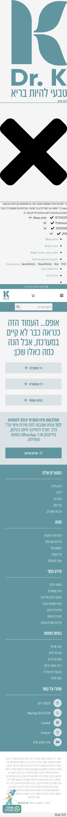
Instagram (45, 732)
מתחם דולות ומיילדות (51, 597)
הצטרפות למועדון (53, 535)
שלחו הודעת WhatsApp (39, 713)
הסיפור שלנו (55, 584)
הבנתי (63, 264)
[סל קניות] (33, 295)
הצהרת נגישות (54, 616)
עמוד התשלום (55, 560)
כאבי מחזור (56, 678)
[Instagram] (56, 732)
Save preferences (28, 264)
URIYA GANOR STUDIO (40, 802)
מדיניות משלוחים (53, 541)
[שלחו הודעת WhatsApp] (56, 713)
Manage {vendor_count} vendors (44, 252)
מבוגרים (58, 499)
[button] (33, 152)
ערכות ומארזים (54, 511)
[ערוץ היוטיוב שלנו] (56, 742)
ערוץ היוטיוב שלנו (41, 742)
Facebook (45, 722)
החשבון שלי (56, 548)
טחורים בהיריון (55, 659)
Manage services (51, 246)
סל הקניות (57, 554)
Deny (56, 264)
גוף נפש (58, 505)
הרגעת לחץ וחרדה (52, 672)
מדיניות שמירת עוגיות (49, 269)
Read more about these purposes (45, 259)
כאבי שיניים (56, 646)
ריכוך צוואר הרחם (53, 665)
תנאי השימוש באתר (52, 603)
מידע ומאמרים (55, 591)
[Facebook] (56, 723)
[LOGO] (6, 295)
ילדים (59, 492)
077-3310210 (44, 703)
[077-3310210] (56, 703)
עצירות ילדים (55, 653)
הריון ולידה (56, 486)
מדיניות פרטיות (52, 275)
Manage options (52, 239)
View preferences (45, 264)
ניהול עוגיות (60, 814)
